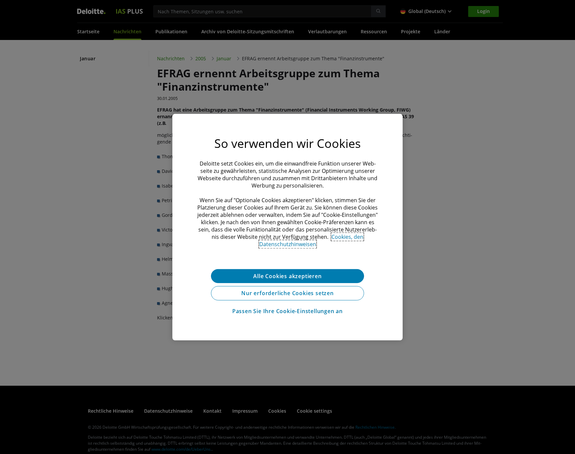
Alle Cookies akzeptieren (287, 275)
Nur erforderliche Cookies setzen (287, 293)
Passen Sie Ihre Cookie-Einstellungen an (287, 311)
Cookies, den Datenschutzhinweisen (311, 240)
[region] (287, 227)
